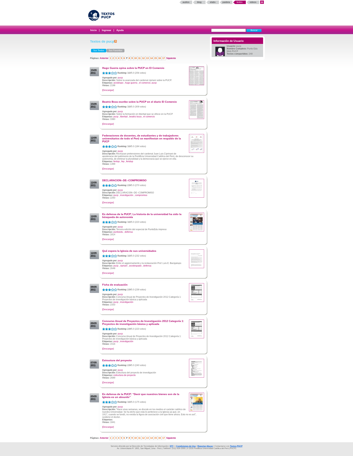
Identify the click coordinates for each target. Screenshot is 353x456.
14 (151, 58)
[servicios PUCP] (262, 2)
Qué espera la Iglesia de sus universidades (129, 250)
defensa (129, 232)
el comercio (149, 116)
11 (139, 58)
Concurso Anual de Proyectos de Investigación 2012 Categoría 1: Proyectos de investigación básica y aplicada (143, 322)
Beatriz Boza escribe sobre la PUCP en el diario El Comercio (139, 101)
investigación (126, 195)
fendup (129, 161)
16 (159, 58)
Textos (240, 2)
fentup (116, 161)
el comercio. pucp (148, 83)
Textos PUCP (236, 446)
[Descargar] (108, 90)
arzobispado (135, 265)
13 (147, 58)
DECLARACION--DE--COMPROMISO (124, 180)
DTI (171, 446)
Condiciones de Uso (186, 446)
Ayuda (120, 30)
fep (122, 161)
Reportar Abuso (205, 446)
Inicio (93, 30)
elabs (212, 2)
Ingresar (106, 30)
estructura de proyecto (124, 375)
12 (143, 58)
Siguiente (171, 58)
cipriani (123, 265)
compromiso (141, 195)
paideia (226, 2)
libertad (124, 116)
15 (155, 58)
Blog (199, 2)
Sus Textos (98, 50)
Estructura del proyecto (117, 360)
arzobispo (118, 83)
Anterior (104, 58)
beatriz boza (135, 116)
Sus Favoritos (115, 50)
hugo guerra (131, 83)
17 (163, 58)
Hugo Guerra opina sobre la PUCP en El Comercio (133, 67)
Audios (186, 2)
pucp (120, 77)
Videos (253, 2)
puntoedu (118, 232)
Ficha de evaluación (115, 284)
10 (135, 58)
